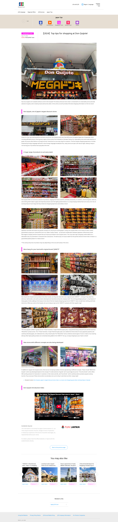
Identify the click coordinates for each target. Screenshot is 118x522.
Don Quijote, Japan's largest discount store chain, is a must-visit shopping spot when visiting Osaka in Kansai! (62, 380)
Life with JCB (75, 4)
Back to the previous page (58, 447)
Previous (21, 474)
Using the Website (23, 515)
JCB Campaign (21, 12)
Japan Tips (49, 12)
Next (96, 474)
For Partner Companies (79, 515)
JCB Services (41, 12)
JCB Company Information (64, 515)
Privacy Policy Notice (35, 515)
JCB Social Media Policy (49, 515)
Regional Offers (32, 12)
